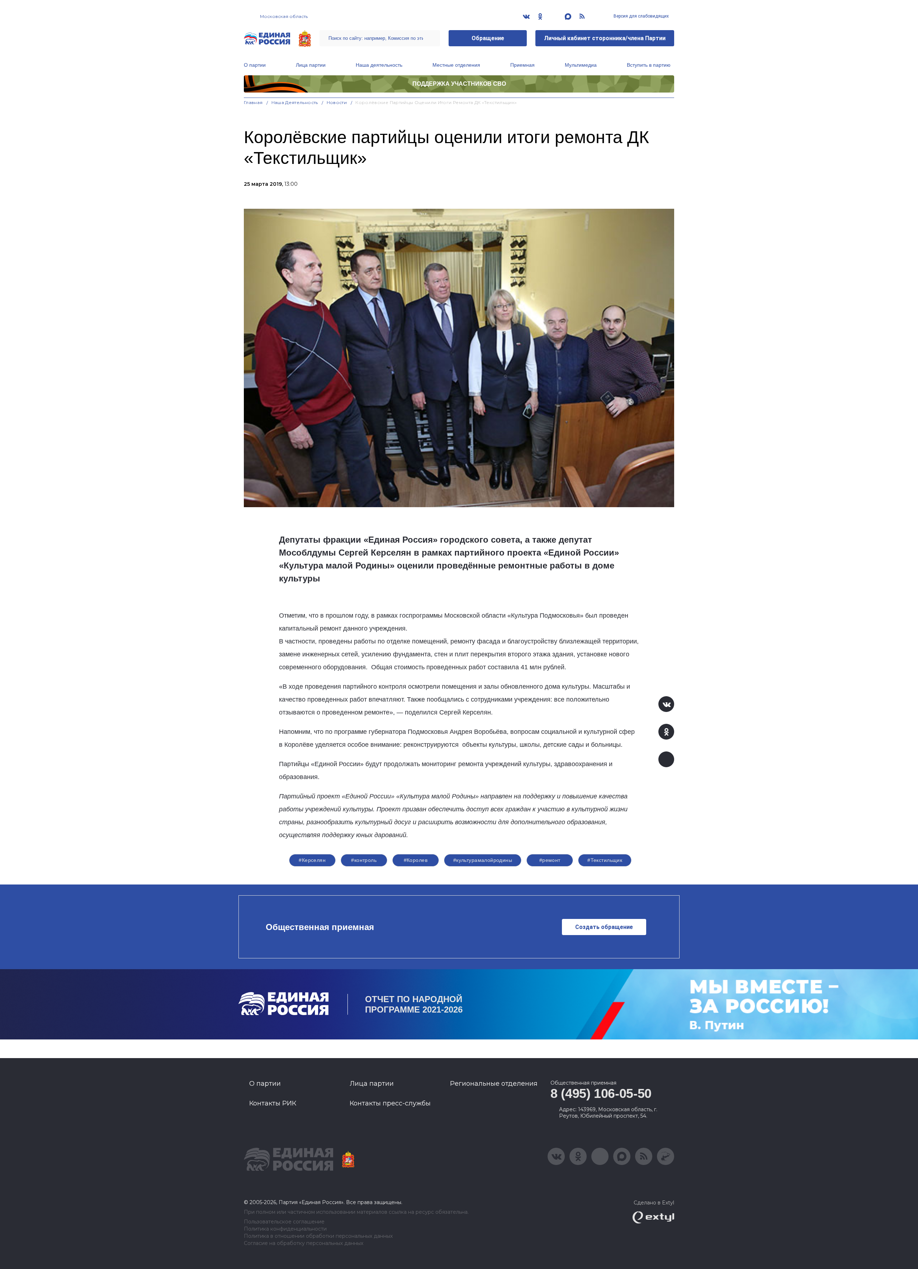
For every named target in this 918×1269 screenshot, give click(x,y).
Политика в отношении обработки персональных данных (318, 1236)
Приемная (522, 65)
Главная (253, 102)
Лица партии (311, 65)
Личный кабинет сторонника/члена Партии (605, 38)
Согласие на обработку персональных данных (303, 1243)
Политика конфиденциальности (285, 1229)
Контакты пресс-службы (390, 1103)
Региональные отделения (494, 1084)
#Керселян (312, 860)
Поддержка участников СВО (459, 84)
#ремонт (549, 860)
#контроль (364, 860)
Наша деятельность (379, 65)
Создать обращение (604, 927)
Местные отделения (456, 65)
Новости (337, 102)
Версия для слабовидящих (640, 16)
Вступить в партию (649, 65)
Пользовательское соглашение (284, 1222)
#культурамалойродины (482, 860)
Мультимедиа (581, 65)
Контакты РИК (272, 1103)
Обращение (488, 38)
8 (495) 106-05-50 (601, 1093)
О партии (255, 65)
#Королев (415, 860)
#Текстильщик (604, 860)
